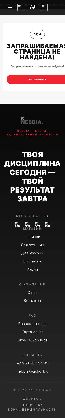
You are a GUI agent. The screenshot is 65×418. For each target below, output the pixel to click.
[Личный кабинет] (44, 7)
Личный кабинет (32, 340)
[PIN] (47, 224)
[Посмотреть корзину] (55, 7)
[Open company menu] (9, 7)
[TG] (27, 224)
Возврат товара (32, 324)
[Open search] (20, 7)
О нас (32, 292)
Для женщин (32, 245)
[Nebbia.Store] (32, 7)
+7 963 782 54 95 (32, 363)
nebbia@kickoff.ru (33, 371)
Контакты (32, 300)
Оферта (30, 399)
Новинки (32, 237)
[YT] (37, 224)
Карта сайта (32, 332)
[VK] (17, 224)
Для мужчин (32, 253)
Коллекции (32, 261)
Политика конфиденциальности (32, 407)
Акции (32, 269)
